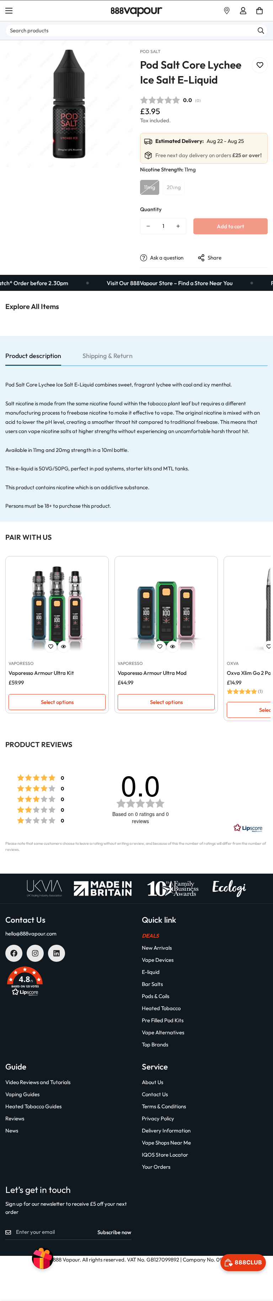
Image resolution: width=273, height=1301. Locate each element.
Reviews (14, 1118)
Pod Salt (150, 51)
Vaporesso (21, 663)
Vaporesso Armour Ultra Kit (41, 673)
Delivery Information (166, 1130)
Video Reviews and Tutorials (37, 1082)
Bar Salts (152, 984)
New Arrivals (157, 947)
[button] (259, 10)
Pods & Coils (155, 996)
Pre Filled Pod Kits (162, 1020)
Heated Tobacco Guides (33, 1106)
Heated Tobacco (161, 1008)
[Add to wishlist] (260, 65)
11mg (149, 187)
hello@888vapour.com (31, 933)
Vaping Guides (22, 1094)
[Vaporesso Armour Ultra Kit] (57, 607)
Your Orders (156, 1166)
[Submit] (261, 31)
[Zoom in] (118, 55)
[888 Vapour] (136, 11)
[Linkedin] (56, 953)
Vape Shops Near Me (166, 1142)
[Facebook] (13, 953)
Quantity (151, 209)
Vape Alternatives (163, 1032)
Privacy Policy (158, 1118)
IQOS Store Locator (165, 1154)
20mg (174, 187)
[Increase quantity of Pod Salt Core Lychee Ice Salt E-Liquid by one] (178, 226)
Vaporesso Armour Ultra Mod (152, 673)
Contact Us (155, 1094)
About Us (152, 1082)
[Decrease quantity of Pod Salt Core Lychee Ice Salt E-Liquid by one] (148, 226)
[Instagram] (35, 953)
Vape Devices (157, 959)
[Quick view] (64, 647)
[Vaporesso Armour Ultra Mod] (166, 607)
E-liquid (151, 972)
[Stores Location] (227, 10)
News (11, 1130)
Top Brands (155, 1044)
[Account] (243, 10)
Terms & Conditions (164, 1106)
